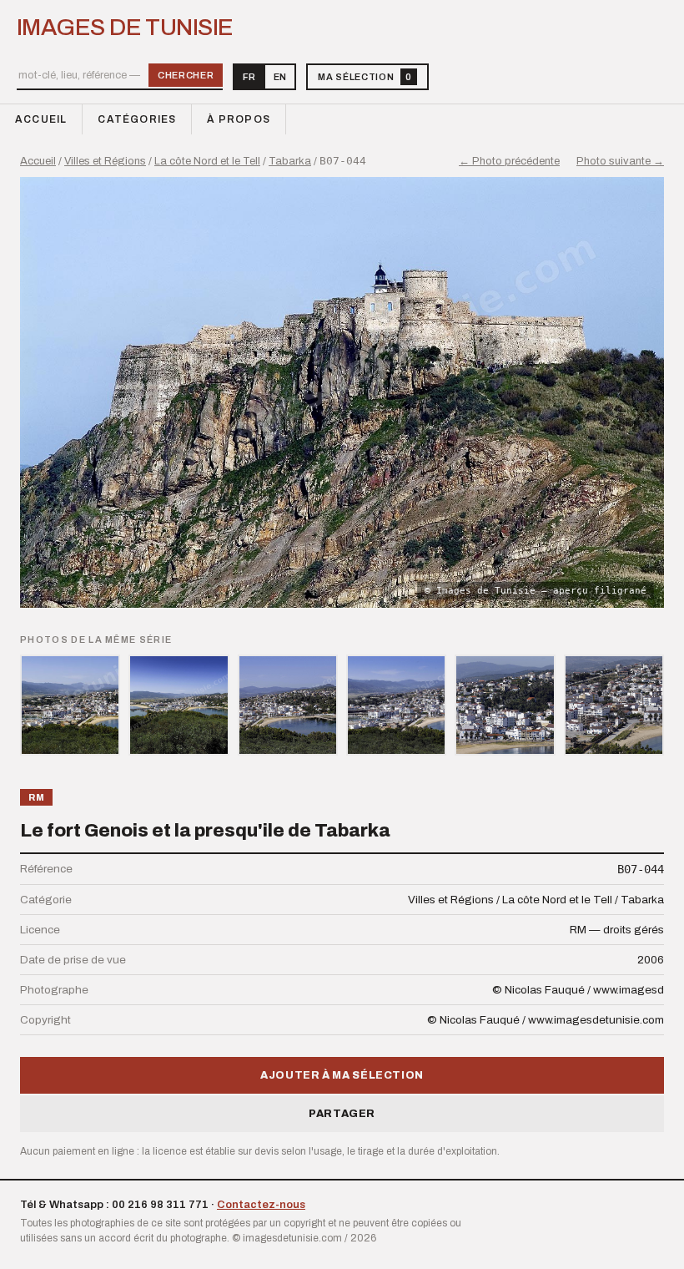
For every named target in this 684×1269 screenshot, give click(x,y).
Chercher (186, 75)
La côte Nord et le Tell (207, 161)
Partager (342, 1114)
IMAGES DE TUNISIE (125, 27)
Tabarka (290, 161)
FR (249, 77)
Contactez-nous (261, 1205)
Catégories (137, 119)
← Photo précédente (509, 161)
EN (280, 77)
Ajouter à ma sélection (342, 1075)
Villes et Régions (105, 161)
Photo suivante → (620, 161)
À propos (238, 119)
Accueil (41, 119)
